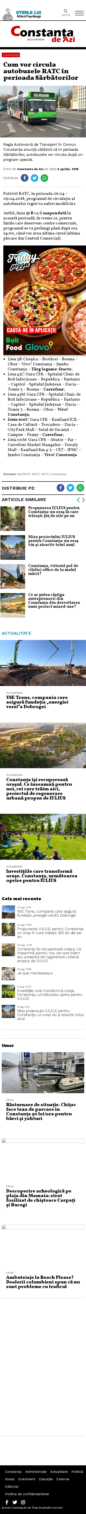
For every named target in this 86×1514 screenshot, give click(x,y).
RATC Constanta (53, 474)
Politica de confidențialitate (27, 1494)
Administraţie (36, 1472)
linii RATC (24, 474)
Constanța (11, 55)
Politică (77, 1472)
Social (10, 1479)
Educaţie (46, 1479)
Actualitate (59, 1472)
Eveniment (26, 1479)
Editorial (12, 1487)
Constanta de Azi (30, 169)
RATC (36, 474)
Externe (62, 1479)
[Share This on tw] (34, 178)
